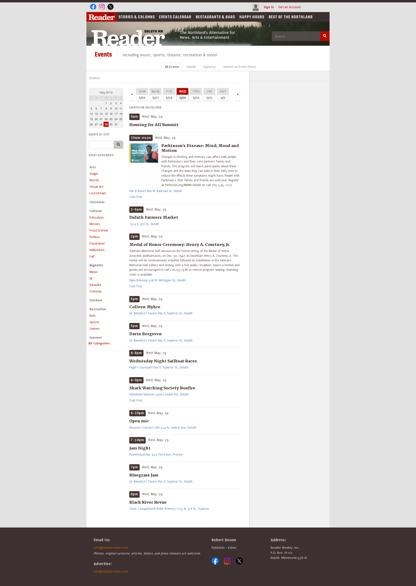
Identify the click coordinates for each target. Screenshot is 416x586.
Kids (93, 315)
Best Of (291, 17)
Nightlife (96, 265)
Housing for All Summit (154, 124)
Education (97, 217)
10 (116, 108)
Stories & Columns (137, 17)
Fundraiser (97, 243)
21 (101, 119)
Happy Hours (251, 17)
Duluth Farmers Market (153, 217)
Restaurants (215, 17)
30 (111, 124)
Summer (96, 337)
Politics (95, 237)
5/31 (209, 94)
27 (96, 124)
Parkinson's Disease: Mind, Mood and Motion (200, 148)
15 (106, 114)
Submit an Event (239, 67)
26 (91, 124)
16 (111, 114)
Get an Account (289, 7)
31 (116, 124)
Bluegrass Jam (143, 475)
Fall (92, 256)
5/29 (182, 94)
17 (116, 114)
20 (96, 119)
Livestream (98, 193)
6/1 (223, 94)
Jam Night (139, 448)
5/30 (196, 94)
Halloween (97, 250)
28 (101, 124)
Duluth (191, 67)
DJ (91, 278)
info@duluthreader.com (111, 547)
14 (101, 114)
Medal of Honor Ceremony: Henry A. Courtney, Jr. (179, 244)
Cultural (96, 211)
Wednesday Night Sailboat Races (163, 361)
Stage (94, 173)
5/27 (155, 94)
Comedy (96, 291)
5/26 (142, 94)
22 (106, 119)
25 (120, 119)
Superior (209, 67)
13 (96, 114)
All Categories (99, 343)
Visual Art (96, 186)
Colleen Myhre (144, 306)
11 (120, 108)
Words (94, 180)
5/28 (169, 94)
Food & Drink (99, 230)
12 (91, 114)
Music (94, 272)
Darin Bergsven (145, 333)
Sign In (269, 7)
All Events (172, 67)
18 (120, 114)
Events (175, 17)
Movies (95, 224)
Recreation (98, 309)
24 (116, 119)
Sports (94, 322)
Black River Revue (148, 502)
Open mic (139, 421)
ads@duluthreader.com (111, 571)
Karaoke (95, 285)
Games (95, 328)
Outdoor (96, 300)
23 (111, 119)
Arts (93, 167)
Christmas (97, 202)
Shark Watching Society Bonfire (162, 388)
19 (91, 119)
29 (106, 124)
